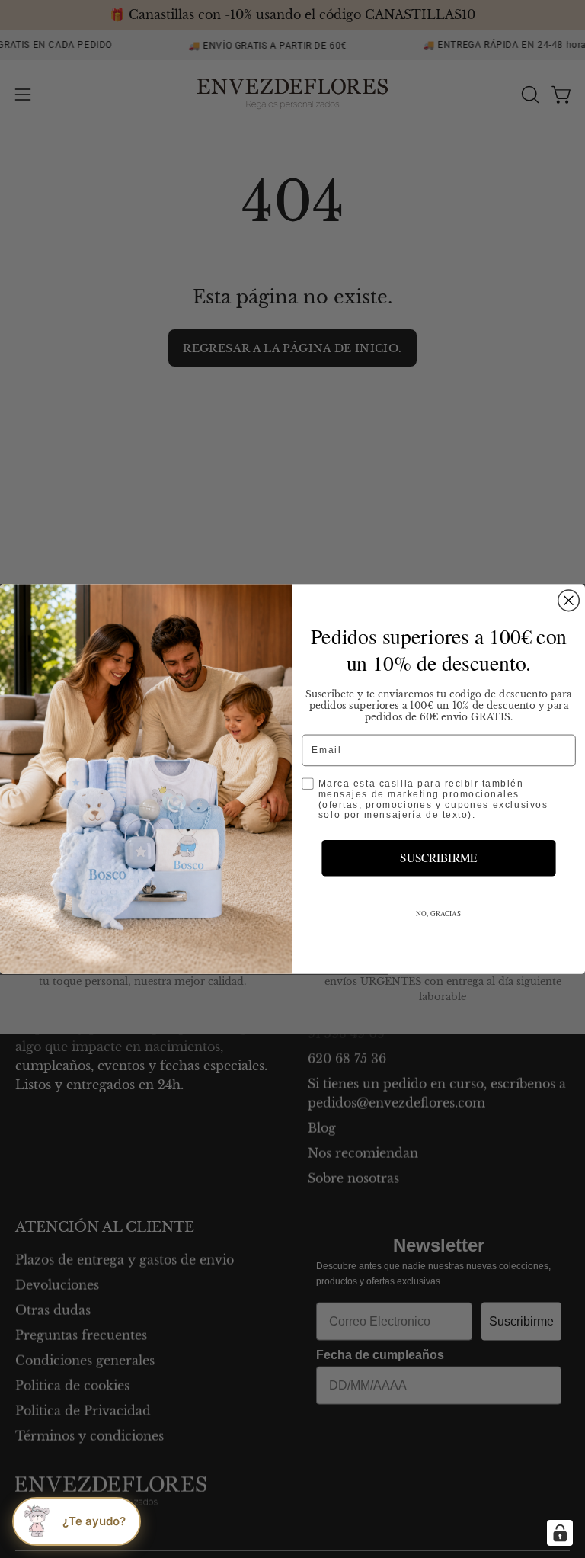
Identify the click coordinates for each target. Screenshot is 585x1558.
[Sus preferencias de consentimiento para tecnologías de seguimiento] (560, 1533)
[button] (76, 1521)
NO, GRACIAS (438, 913)
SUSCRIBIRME (438, 858)
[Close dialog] (569, 600)
